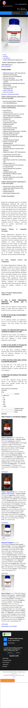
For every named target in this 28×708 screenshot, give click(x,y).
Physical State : (17, 442)
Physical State (6, 129)
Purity (4, 110)
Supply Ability (6, 188)
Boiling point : (15, 463)
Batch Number (7, 173)
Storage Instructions (8, 114)
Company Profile (7, 660)
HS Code (5, 166)
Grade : (17, 460)
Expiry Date (6, 159)
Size (4, 121)
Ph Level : (13, 516)
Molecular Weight (7, 133)
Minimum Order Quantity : (8, 439)
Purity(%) (5, 119)
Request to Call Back (6, 94)
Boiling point (6, 145)
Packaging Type (7, 136)
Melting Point (6, 152)
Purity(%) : (21, 453)
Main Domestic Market (9, 193)
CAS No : (14, 448)
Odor (4, 175)
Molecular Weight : (10, 546)
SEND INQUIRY (5, 626)
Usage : (13, 444)
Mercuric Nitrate (5, 593)
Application (6, 148)
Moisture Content (7, 163)
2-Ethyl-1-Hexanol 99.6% (7, 491)
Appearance (6, 131)
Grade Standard (7, 154)
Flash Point (6, 127)
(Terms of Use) (14, 673)
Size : (6, 455)
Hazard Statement (8, 168)
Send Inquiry (15, 94)
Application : (13, 458)
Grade (4, 140)
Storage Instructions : (13, 502)
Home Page (5, 658)
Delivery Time (6, 189)
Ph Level (5, 126)
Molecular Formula (8, 117)
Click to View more (8, 90)
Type (4, 134)
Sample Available (7, 191)
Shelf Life (5, 124)
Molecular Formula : (13, 610)
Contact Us (5, 664)
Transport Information (9, 165)
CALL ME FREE (13, 626)
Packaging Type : (9, 462)
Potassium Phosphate (7, 542)
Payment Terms (7, 186)
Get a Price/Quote (6, 66)
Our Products (6, 662)
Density (5, 141)
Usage (4, 122)
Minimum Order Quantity (9, 101)
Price (4, 103)
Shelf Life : (17, 498)
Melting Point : (11, 456)
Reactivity (5, 177)
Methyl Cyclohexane (6, 437)
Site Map (5, 666)
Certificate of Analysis (9, 156)
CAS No (5, 112)
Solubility (5, 172)
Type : (13, 514)
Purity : (14, 453)
